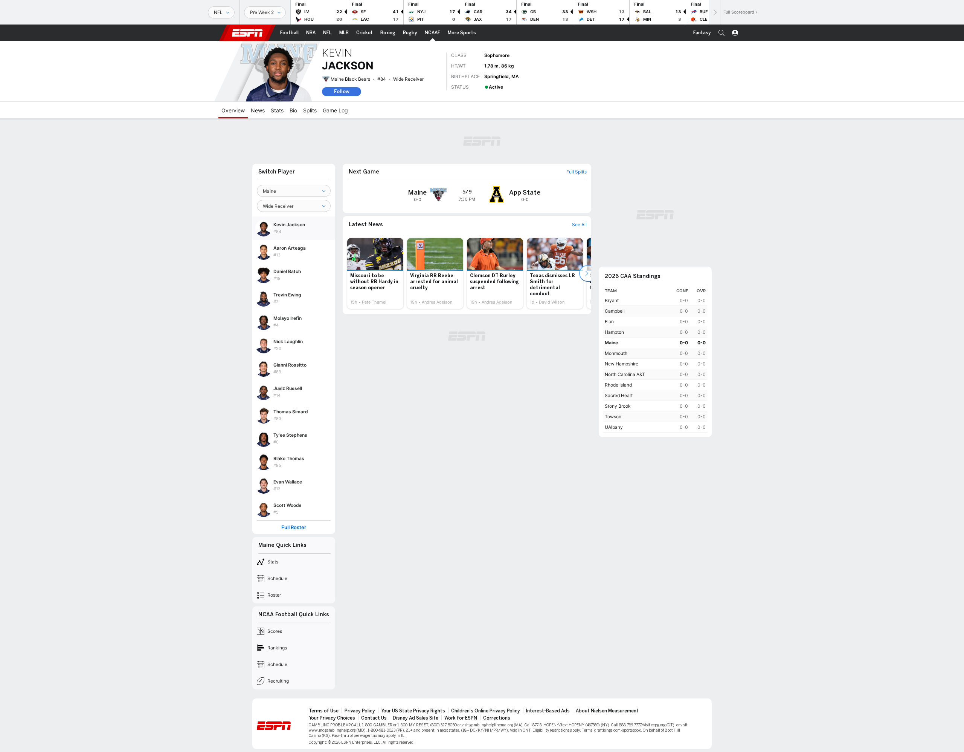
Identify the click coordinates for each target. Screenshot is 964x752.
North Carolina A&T (625, 374)
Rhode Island (618, 385)
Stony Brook (618, 406)
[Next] (714, 12)
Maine (611, 342)
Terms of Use (324, 711)
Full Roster (293, 527)
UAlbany (614, 427)
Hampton (614, 332)
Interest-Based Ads (548, 711)
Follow (341, 91)
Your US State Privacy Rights (413, 711)
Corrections (496, 718)
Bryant (612, 300)
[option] (375, 273)
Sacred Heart (619, 395)
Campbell (615, 311)
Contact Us (374, 718)
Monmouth (616, 353)
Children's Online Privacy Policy (485, 711)
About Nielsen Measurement (607, 711)
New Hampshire (621, 364)
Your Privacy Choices (332, 718)
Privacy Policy (360, 711)
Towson (613, 416)
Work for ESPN (460, 718)
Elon (609, 321)
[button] (721, 33)
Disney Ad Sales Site (415, 718)
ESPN (247, 33)
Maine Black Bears (350, 79)
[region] (655, 359)
